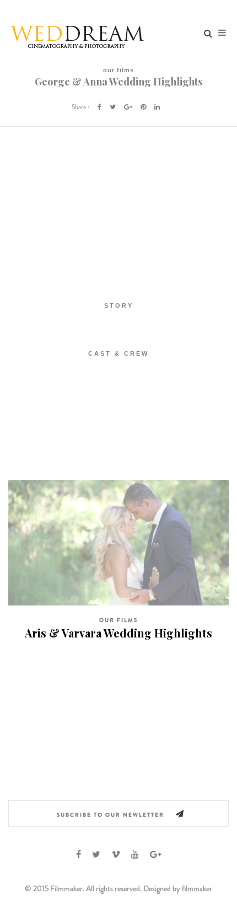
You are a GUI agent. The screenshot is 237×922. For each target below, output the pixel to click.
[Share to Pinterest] (143, 107)
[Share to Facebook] (99, 107)
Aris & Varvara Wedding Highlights (118, 632)
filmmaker (197, 888)
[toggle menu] (222, 33)
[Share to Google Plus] (128, 107)
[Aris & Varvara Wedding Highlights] (118, 541)
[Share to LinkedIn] (157, 107)
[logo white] (77, 33)
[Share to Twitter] (112, 107)
